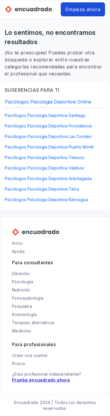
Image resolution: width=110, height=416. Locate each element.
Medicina (21, 330)
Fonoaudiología (28, 298)
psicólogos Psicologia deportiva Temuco (44, 157)
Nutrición (21, 289)
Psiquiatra (22, 306)
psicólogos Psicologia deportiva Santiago (45, 115)
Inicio (17, 243)
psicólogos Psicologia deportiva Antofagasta (48, 178)
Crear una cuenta (29, 355)
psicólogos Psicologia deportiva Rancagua (46, 199)
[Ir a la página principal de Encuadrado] (28, 9)
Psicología (22, 281)
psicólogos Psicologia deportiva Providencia (48, 125)
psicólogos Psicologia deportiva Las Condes (48, 136)
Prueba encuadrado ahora (41, 379)
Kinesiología (24, 314)
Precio (18, 363)
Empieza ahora (82, 9)
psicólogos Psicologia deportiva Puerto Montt (49, 146)
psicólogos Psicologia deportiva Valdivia (44, 167)
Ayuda (18, 251)
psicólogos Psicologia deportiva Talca (42, 189)
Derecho (21, 273)
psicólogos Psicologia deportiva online (48, 102)
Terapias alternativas (33, 322)
